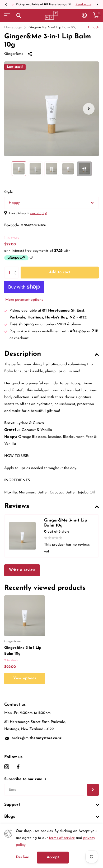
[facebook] (18, 766)
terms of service (62, 838)
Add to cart (59, 272)
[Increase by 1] (16, 268)
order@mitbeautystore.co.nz (37, 738)
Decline (22, 857)
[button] (6, 4)
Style (8, 192)
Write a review (22, 570)
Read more (83, 4)
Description (22, 354)
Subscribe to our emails (25, 779)
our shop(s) (38, 213)
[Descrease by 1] (16, 277)
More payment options (24, 300)
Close (18, 15)
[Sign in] (84, 15)
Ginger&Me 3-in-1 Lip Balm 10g (22, 651)
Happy (14, 203)
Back (94, 27)
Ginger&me (13, 54)
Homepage (13, 27)
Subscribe (93, 790)
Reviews (16, 506)
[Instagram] (6, 766)
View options (24, 678)
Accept (53, 857)
